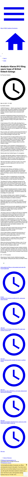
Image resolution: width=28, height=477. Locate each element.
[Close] (26, 465)
